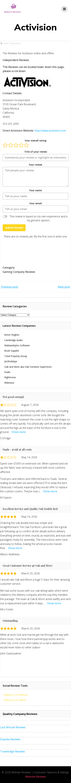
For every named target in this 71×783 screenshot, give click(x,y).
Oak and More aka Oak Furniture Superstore (28, 366)
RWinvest (9, 382)
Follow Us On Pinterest (15, 694)
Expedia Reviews (10, 739)
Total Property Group (15, 356)
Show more (19, 432)
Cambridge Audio (13, 340)
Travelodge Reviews (12, 751)
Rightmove (10, 377)
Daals (7, 372)
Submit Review (14, 227)
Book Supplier (11, 350)
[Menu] (64, 9)
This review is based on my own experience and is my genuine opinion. (38, 218)
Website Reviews (35, 776)
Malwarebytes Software (17, 345)
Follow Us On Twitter (14, 700)
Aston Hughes (11, 334)
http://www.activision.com (50, 130)
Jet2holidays (10, 361)
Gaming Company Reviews (19, 272)
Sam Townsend (12, 43)
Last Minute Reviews (13, 727)
